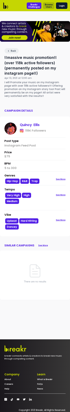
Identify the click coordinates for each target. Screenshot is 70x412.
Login (62, 5)
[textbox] (25, 207)
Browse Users (49, 5)
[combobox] (25, 201)
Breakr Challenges (34, 5)
